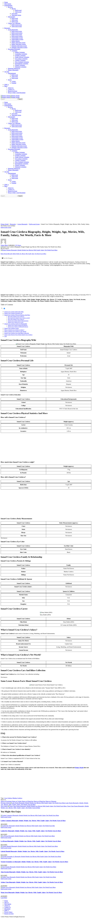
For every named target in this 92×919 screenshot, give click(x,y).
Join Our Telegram (8, 258)
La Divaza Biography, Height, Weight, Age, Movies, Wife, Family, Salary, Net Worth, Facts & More (31, 841)
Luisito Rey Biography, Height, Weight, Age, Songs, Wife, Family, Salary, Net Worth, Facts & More (31, 831)
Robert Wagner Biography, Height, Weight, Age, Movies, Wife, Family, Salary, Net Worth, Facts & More (23, 253)
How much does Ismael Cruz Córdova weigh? (19, 318)
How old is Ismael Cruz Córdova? (16, 319)
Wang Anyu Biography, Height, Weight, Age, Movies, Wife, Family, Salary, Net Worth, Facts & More (31, 892)
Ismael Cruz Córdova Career (11, 328)
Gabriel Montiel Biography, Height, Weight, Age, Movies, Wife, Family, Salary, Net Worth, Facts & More (32, 851)
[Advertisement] (46, 210)
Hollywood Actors (6, 227)
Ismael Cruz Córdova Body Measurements (18, 320)
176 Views (18, 245)
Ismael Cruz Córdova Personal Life (13, 313)
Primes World (79, 767)
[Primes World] (5, 95)
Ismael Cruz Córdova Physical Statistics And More (17, 315)
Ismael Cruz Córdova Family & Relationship (15, 323)
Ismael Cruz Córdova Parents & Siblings (17, 325)
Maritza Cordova (17, 798)
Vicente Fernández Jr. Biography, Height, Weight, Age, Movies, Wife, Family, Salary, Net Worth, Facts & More (34, 861)
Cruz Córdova (8, 798)
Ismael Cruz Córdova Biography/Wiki (14, 311)
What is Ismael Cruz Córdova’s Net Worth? (15, 331)
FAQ (5, 336)
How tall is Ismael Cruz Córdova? (16, 316)
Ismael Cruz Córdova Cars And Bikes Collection (16, 333)
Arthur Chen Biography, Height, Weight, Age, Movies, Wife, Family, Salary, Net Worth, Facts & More (32, 882)
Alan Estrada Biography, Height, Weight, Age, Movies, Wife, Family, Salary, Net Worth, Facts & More (32, 872)
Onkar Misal (4, 245)
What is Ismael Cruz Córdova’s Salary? (14, 330)
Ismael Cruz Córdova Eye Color (15, 322)
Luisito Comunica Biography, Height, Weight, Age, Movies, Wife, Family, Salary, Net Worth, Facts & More (33, 820)
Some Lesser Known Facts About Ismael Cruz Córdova (18, 334)
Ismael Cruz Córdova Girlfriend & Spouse (18, 326)
